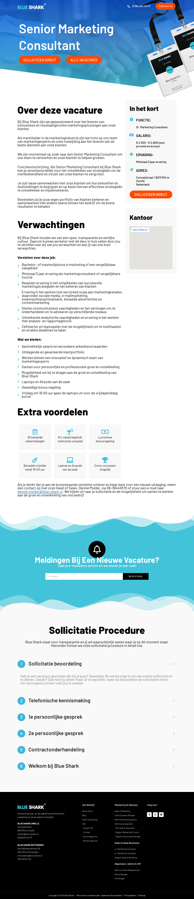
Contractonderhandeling (52, 749)
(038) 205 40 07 (141, 6)
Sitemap (141, 895)
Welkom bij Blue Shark (49, 765)
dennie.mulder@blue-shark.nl (40, 491)
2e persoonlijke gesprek (51, 733)
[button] (97, 664)
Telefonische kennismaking (55, 700)
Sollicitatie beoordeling (51, 663)
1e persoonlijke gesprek (51, 716)
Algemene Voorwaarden (112, 895)
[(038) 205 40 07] (129, 6)
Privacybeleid (130, 895)
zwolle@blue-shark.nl (27, 834)
